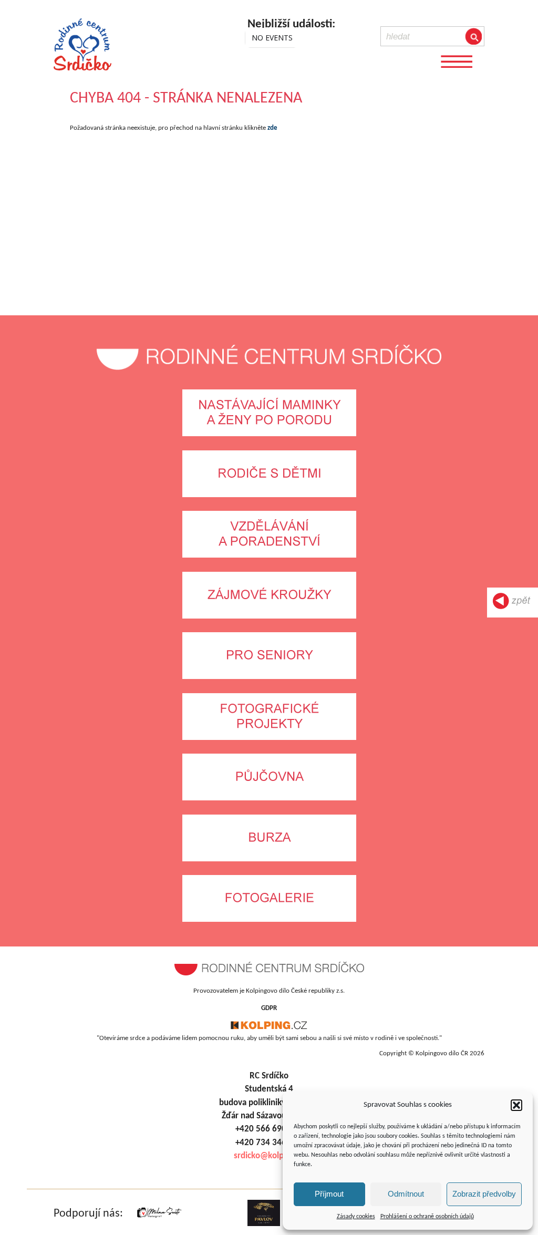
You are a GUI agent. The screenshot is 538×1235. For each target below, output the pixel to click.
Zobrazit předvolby (484, 1193)
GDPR (269, 1008)
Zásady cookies (356, 1216)
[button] (516, 1105)
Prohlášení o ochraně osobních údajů (427, 1216)
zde (272, 128)
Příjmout (329, 1193)
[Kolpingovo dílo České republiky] (269, 1027)
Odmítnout (406, 1193)
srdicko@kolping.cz (269, 1155)
